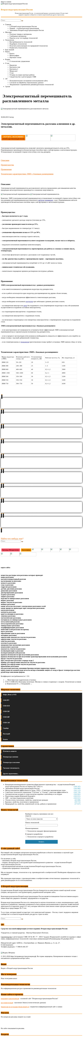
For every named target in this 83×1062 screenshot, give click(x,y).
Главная (8, 24)
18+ (6, 79)
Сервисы (4, 1059)
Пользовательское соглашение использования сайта (29, 81)
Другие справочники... (11, 773)
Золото (5, 739)
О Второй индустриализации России (23, 26)
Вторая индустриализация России (17, 10)
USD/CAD (6, 722)
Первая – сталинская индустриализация (24, 28)
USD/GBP (6, 717)
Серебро (6, 728)
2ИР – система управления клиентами (19, 798)
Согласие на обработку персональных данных (27, 83)
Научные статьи (15, 57)
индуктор (29, 301)
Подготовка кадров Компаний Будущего (20, 796)
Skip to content (6, 2)
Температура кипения (10, 757)
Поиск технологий (32, 822)
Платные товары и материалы (21, 34)
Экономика (5, 1038)
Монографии (14, 55)
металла (41, 200)
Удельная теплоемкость (11, 768)
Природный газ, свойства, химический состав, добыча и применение (30, 804)
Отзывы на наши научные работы (22, 75)
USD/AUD (6, 706)
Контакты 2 (14, 69)
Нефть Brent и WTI (9, 694)
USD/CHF (6, 711)
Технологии (9, 40)
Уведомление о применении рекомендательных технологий (32, 84)
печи (25, 305)
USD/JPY (6, 700)
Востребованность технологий (21, 42)
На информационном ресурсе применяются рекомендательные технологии (28, 988)
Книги (12, 53)
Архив (7, 86)
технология (25, 342)
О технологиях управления (20, 61)
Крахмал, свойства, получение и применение (22, 802)
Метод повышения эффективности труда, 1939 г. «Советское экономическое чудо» (35, 790)
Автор (11, 117)
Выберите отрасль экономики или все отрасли (39, 815)
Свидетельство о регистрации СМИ (23, 77)
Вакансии (13, 65)
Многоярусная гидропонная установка (20, 680)
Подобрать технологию (18, 44)
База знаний (9, 50)
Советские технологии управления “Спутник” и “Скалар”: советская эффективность (36, 792)
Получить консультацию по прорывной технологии (29, 46)
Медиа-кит (14, 71)
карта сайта (5, 567)
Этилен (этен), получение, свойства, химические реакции (26, 800)
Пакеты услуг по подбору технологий (24, 38)
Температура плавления (11, 762)
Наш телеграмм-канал (9, 978)
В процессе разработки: (34, 834)
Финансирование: (32, 828)
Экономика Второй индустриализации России (27, 30)
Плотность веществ (10, 751)
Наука (7, 52)
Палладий (6, 734)
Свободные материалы (18, 36)
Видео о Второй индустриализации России (17, 968)
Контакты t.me (15, 67)
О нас (7, 63)
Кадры (7, 59)
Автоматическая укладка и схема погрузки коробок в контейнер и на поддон (33, 794)
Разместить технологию (18, 48)
